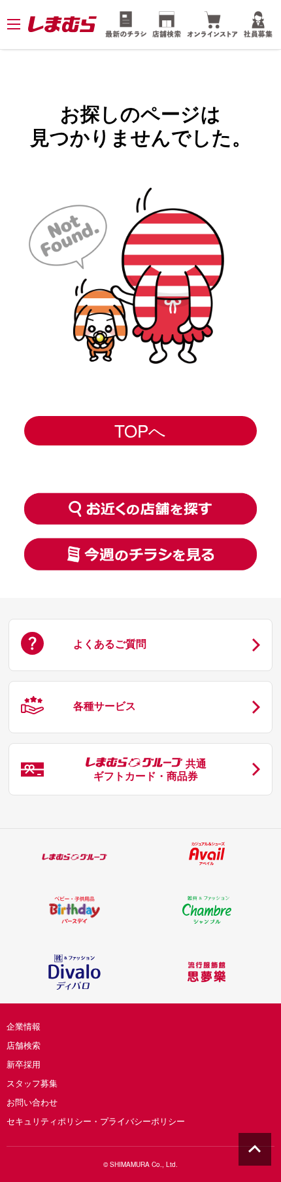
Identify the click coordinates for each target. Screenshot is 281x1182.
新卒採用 (24, 1064)
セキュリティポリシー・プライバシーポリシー (96, 1121)
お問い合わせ (32, 1102)
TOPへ (140, 430)
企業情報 (24, 1026)
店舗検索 (24, 1045)
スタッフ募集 (32, 1083)
